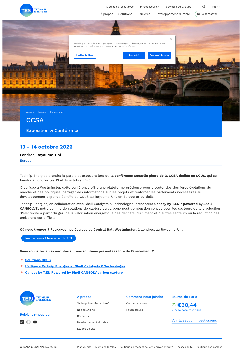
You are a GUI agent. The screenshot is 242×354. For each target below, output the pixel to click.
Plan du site (84, 346)
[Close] (171, 39)
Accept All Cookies (159, 55)
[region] (122, 49)
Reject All (134, 55)
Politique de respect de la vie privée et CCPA (147, 346)
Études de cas (86, 328)
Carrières (143, 14)
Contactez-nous (136, 303)
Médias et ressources (120, 6)
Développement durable (92, 322)
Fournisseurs (134, 309)
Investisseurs (148, 6)
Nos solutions (86, 309)
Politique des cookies (209, 346)
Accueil (30, 112)
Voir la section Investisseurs (194, 320)
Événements (57, 112)
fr (214, 6)
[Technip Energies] (34, 10)
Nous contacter (207, 13)
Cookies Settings (84, 55)
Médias (42, 112)
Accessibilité (185, 346)
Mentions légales (105, 346)
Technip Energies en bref (93, 303)
